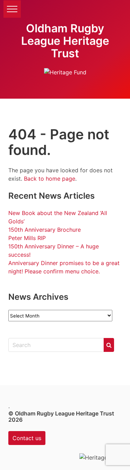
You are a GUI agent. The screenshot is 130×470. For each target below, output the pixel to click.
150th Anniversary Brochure (44, 229)
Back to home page (49, 178)
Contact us (26, 438)
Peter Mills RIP (27, 237)
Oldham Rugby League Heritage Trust (65, 41)
